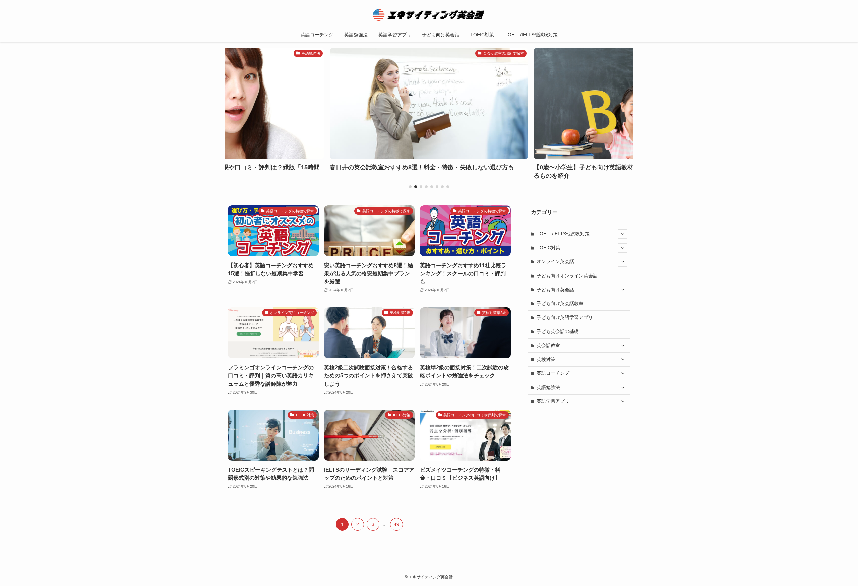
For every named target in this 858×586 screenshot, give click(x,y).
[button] (410, 186)
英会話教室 (548, 345)
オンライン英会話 (555, 261)
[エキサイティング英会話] (429, 14)
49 (396, 524)
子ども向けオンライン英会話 (567, 275)
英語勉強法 (548, 387)
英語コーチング (553, 373)
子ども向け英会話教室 (560, 303)
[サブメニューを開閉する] (622, 234)
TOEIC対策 (548, 247)
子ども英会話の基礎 (558, 331)
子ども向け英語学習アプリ (565, 317)
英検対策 (546, 359)
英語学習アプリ (553, 401)
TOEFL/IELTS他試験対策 (563, 233)
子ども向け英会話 (555, 289)
